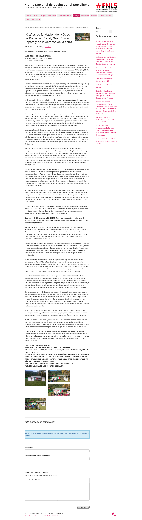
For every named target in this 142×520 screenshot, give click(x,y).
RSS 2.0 (55, 516)
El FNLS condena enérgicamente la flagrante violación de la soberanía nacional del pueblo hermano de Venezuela (106, 130)
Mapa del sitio (29, 516)
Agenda (28, 15)
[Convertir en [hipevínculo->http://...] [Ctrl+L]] (32, 479)
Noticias (94, 15)
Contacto (47, 516)
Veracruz (109, 15)
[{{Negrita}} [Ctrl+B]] (26, 479)
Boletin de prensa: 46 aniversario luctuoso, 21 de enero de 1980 (105, 119)
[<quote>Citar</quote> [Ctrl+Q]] (35, 479)
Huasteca (48, 47)
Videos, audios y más (32, 19)
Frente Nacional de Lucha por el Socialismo (57, 4)
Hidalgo (76, 15)
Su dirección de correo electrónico (37, 455)
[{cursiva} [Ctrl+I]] (29, 479)
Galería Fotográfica (64, 15)
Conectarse (39, 516)
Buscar (98, 28)
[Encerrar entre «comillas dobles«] (38, 479)
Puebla (101, 15)
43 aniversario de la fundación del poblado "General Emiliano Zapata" (106, 141)
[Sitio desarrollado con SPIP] (114, 514)
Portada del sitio (29, 27)
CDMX (35, 15)
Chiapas (43, 15)
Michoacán (85, 15)
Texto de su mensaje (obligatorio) (37, 472)
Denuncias (52, 15)
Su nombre (29, 448)
